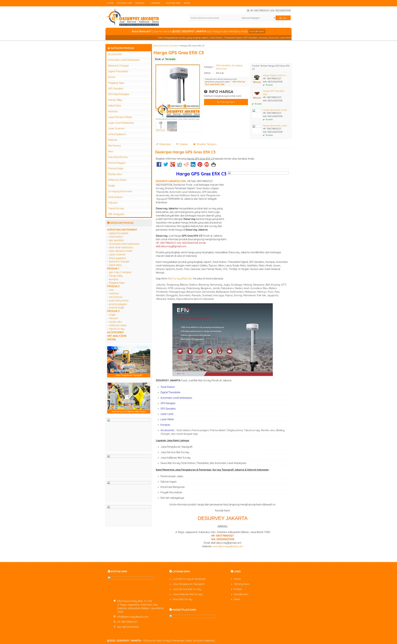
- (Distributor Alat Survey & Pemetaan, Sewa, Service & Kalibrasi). (161, 640)
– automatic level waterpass (123, 243)
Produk (139, 3)
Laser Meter (167, 419)
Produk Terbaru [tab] (206, 144)
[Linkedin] (193, 165)
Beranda (158, 45)
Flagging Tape (116, 82)
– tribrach (112, 318)
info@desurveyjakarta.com (132, 616)
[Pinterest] (200, 165)
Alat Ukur (188, 278)
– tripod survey (115, 328)
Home (110, 3)
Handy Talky (115, 99)
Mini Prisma (114, 145)
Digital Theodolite (170, 392)
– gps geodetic (115, 240)
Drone (111, 77)
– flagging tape (116, 282)
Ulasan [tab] (183, 144)
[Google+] (173, 165)
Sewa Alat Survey (182, 599)
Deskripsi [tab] (165, 144)
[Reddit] (186, 165)
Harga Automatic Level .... (276, 110)
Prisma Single (115, 168)
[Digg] (179, 165)
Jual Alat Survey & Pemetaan (189, 578)
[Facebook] (159, 165)
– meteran (113, 293)
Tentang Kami (124, 3)
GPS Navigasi (168, 403)
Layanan (155, 3)
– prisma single (115, 307)
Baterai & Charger (118, 65)
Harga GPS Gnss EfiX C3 (179, 52)
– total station (115, 236)
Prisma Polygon (117, 162)
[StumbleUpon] (207, 165)
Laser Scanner (116, 128)
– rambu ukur (114, 321)
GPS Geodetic (171, 45)
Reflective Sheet (117, 179)
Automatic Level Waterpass (176, 397)
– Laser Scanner (116, 254)
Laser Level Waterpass (121, 122)
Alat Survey (174, 278)
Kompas (165, 424)
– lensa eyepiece (116, 258)
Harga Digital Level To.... (275, 75)
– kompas (112, 279)
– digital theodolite (117, 233)
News (187, 3)
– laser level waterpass (120, 247)
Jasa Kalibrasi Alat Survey (187, 594)
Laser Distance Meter (120, 117)
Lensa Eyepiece (117, 134)
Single (111, 185)
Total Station (168, 386)
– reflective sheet (117, 325)
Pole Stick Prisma (117, 157)
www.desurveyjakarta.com (227, 546)
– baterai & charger (118, 261)
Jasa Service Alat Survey (186, 589)
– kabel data (114, 265)
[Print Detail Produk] (213, 165)
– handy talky (115, 275)
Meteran (113, 139)
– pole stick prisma (117, 300)
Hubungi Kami (227, 102)
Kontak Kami (173, 3)
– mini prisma (114, 297)
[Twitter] (166, 165)
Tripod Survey (116, 208)
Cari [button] (284, 17)
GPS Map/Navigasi (118, 94)
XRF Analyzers (116, 214)
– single (111, 314)
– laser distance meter (120, 250)
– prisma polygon (117, 304)
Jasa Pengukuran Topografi (188, 584)
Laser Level (167, 413)
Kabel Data (114, 105)
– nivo (110, 289)
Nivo (110, 151)
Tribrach (113, 202)
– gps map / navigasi (119, 272)
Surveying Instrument (120, 191)
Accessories (167, 430)
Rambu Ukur (115, 174)
